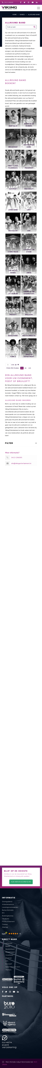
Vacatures (5, 919)
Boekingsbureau (7, 916)
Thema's (8, 970)
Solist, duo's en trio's (12, 967)
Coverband (9, 955)
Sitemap (5, 927)
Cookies (5, 924)
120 (29, 368)
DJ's (6, 961)
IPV (3, 913)
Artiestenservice (8, 904)
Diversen (8, 958)
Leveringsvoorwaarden (10, 907)
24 (22, 368)
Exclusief (8, 964)
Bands (7, 946)
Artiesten (8, 943)
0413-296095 (8, 2)
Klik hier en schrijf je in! (21, 882)
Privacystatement (8, 921)
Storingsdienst (7, 901)
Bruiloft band (9, 952)
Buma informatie (7, 910)
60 (25, 368)
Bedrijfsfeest (10, 949)
